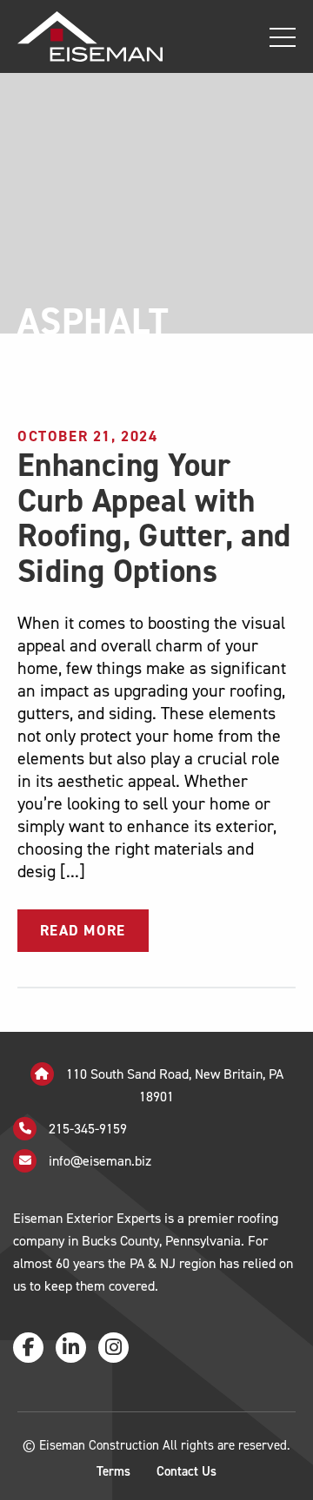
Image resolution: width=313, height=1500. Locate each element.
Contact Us (186, 1471)
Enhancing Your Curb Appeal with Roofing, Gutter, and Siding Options (153, 518)
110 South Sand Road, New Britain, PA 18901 (173, 1085)
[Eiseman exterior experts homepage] (81, 36)
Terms (113, 1471)
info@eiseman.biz (100, 1160)
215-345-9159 (86, 1128)
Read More (83, 930)
